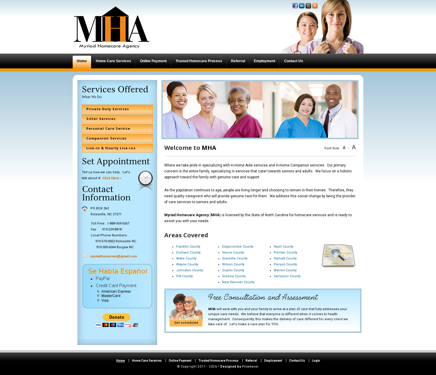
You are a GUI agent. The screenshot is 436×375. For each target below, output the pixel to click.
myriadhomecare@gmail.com (113, 256)
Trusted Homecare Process (218, 360)
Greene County (234, 276)
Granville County (234, 258)
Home (120, 360)
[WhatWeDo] (92, 97)
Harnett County (285, 258)
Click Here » (112, 178)
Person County (285, 264)
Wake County (186, 258)
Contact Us (297, 360)
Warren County (285, 270)
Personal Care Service (108, 128)
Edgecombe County (237, 247)
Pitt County (184, 276)
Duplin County (233, 270)
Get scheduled (186, 323)
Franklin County (188, 247)
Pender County (285, 252)
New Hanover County (238, 282)
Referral (251, 360)
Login (316, 360)
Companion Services (106, 138)
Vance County (233, 252)
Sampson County (287, 276)
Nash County (283, 247)
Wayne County (187, 264)
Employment (273, 360)
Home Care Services (147, 360)
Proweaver (250, 366)
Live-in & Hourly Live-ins (111, 148)
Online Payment (180, 360)
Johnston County (189, 270)
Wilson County (233, 264)
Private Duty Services (107, 109)
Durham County (188, 252)
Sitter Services (101, 118)
